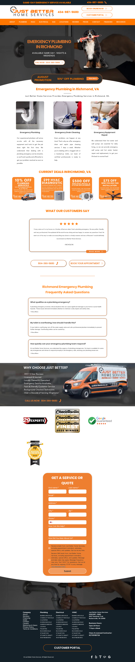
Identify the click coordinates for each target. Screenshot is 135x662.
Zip (70, 511)
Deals (25, 620)
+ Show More (34, 311)
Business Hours (95, 623)
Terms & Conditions (30, 629)
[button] (64, 22)
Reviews (26, 616)
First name (53, 488)
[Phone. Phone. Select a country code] (51, 522)
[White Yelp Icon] (96, 657)
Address (52, 503)
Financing (26, 618)
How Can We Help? (56, 526)
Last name (74, 488)
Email (51, 495)
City (50, 511)
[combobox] (67, 542)
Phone (51, 518)
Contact (26, 622)
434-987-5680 (68, 12)
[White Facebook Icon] (92, 657)
